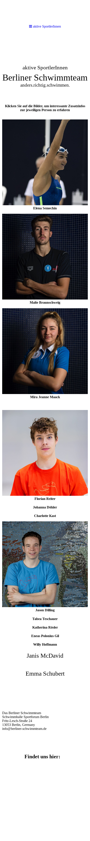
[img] (45, 67)
